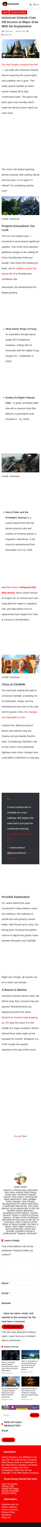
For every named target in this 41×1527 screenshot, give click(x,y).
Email (6, 1293)
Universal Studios (18, 12)
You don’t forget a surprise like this (20, 64)
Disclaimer (7, 1515)
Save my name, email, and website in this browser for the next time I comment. (19, 1317)
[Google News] (20, 1136)
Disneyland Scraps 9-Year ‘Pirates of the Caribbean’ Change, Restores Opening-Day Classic (29, 1393)
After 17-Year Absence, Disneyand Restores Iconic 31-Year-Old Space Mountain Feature (29, 1365)
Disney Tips (8, 1486)
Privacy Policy (8, 1512)
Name (6, 1283)
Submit (8, 1440)
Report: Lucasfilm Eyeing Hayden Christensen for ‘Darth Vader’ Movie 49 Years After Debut (10, 1366)
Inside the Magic (10, 1488)
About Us (6, 1517)
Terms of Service (10, 1509)
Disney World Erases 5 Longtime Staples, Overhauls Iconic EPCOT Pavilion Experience (10, 1393)
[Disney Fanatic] (10, 4)
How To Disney (10, 1484)
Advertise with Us (10, 1504)
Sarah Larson (8, 31)
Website (6, 1303)
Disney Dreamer (10, 1490)
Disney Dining (9, 1493)
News (5, 12)
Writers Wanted (9, 1507)
